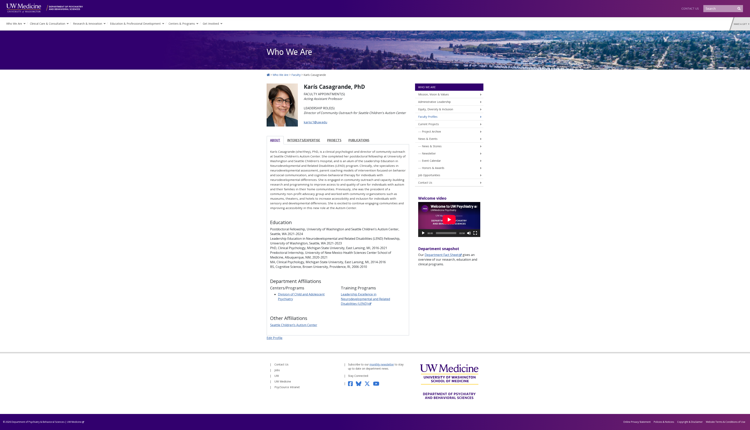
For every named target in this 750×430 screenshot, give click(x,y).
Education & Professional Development (135, 23)
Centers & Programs (182, 23)
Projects (334, 140)
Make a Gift (741, 23)
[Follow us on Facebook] (352, 383)
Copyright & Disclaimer (690, 422)
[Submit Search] (739, 8)
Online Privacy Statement (637, 422)
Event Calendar (431, 160)
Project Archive (431, 131)
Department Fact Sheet (441, 255)
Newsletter (429, 153)
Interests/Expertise (303, 140)
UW (276, 376)
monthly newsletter (382, 364)
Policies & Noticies (664, 422)
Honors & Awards (433, 168)
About (275, 140)
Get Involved (211, 23)
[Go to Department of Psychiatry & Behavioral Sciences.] (268, 75)
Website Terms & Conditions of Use (725, 422)
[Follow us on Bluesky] (360, 383)
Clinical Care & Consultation (47, 23)
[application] (449, 219)
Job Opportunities (429, 175)
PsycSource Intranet (287, 387)
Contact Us (690, 8)
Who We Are (14, 23)
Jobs (277, 370)
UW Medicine (282, 381)
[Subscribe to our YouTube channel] (377, 383)
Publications (358, 140)
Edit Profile (274, 338)
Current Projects (428, 124)
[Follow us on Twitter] (368, 383)
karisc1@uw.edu (315, 122)
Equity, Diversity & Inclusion (435, 109)
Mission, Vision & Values (433, 94)
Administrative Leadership (434, 102)
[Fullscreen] (475, 233)
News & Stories (432, 146)
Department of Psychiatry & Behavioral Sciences (38, 422)
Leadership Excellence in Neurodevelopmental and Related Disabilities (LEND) (365, 299)
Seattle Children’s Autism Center (293, 325)
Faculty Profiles (428, 116)
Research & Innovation (87, 23)
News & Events (428, 139)
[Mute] (469, 233)
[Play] (423, 233)
